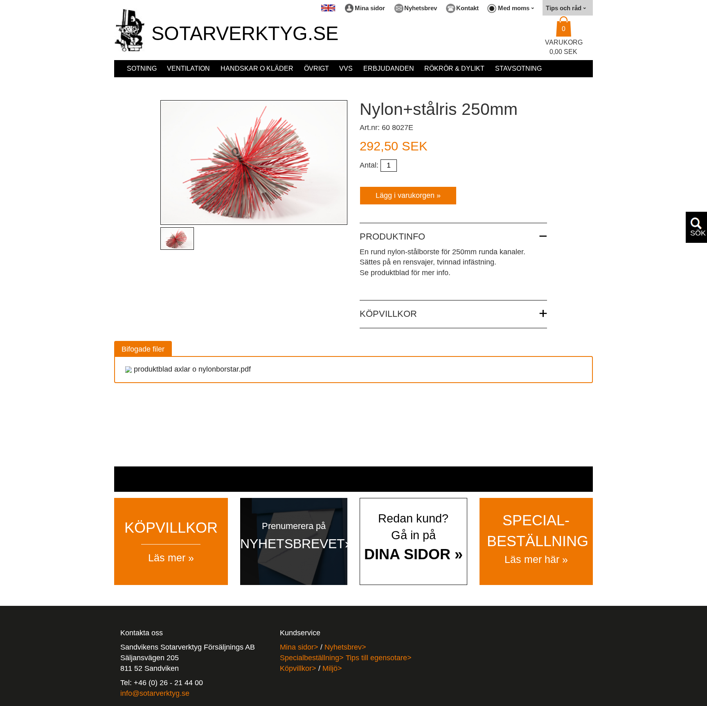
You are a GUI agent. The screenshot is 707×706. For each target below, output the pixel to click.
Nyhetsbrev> (345, 647)
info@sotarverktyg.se (154, 693)
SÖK (698, 233)
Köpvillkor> (298, 668)
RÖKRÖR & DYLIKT (454, 68)
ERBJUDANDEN (388, 68)
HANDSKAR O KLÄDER (257, 68)
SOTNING (142, 68)
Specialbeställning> (313, 658)
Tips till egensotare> (379, 658)
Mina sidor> (299, 647)
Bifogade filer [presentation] (143, 349)
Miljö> (332, 668)
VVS (346, 68)
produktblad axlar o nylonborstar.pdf (192, 369)
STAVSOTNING (518, 68)
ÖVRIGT (316, 68)
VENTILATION (188, 68)
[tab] (143, 348)
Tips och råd (564, 7)
